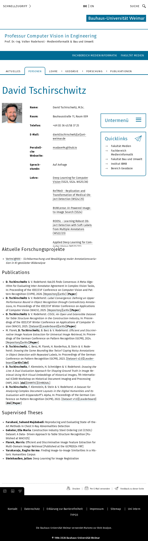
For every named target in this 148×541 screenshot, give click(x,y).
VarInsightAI (13, 258)
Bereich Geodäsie (122, 168)
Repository (50, 294)
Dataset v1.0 (70, 399)
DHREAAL (43, 383)
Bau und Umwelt (83, 41)
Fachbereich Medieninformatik (94, 55)
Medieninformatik (58, 41)
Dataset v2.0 (74, 358)
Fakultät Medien (132, 55)
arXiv (62, 294)
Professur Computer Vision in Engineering (51, 36)
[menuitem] (85, 6)
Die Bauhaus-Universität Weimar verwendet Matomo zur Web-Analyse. (74, 528)
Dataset (35, 326)
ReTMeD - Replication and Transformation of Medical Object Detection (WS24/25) (72, 195)
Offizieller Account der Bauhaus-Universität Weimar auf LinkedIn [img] (12, 491)
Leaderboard (49, 326)
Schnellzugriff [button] (15, 6)
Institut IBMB (119, 163)
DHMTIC (32, 383)
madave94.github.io (65, 147)
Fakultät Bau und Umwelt (126, 159)
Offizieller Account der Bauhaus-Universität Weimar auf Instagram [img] (4, 491)
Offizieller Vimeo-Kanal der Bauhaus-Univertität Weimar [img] (20, 491)
